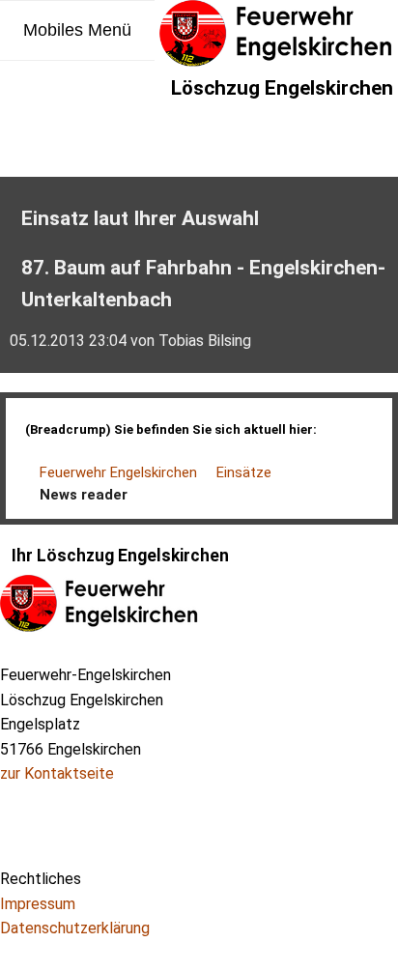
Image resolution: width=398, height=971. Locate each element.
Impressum (37, 904)
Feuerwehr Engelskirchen (118, 472)
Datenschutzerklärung (75, 928)
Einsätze (243, 472)
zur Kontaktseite (57, 773)
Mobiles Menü (77, 30)
